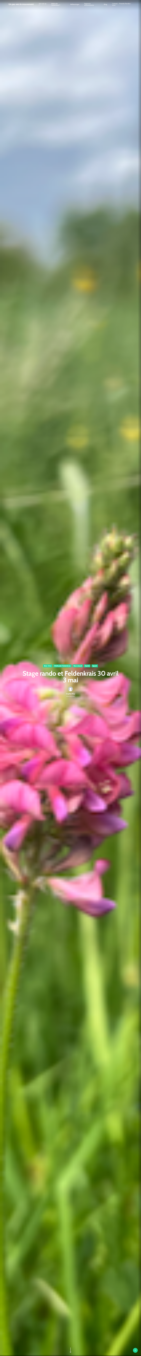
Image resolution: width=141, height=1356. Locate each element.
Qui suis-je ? (42, 4)
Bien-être (47, 666)
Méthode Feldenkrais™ (55, 4)
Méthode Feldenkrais (62, 666)
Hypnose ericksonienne (89, 4)
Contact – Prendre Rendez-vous (121, 4)
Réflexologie (74, 4)
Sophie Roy (70, 694)
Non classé (78, 666)
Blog (105, 4)
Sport (94, 666)
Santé (87, 666)
